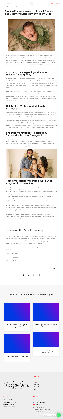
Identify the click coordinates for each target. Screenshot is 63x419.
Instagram (15, 257)
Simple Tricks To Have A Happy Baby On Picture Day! (17, 357)
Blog (35, 389)
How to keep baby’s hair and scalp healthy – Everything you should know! (17, 326)
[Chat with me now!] (59, 415)
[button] (31, 3)
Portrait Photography (9, 406)
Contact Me (37, 387)
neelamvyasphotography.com (15, 7)
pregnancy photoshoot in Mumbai (45, 127)
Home (35, 380)
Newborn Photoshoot (9, 400)
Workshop (7, 409)
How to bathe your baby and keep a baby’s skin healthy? (46, 325)
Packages (36, 384)
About (35, 382)
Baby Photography (9, 404)
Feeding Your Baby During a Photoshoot (46, 352)
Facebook (15, 253)
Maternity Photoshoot (10, 402)
